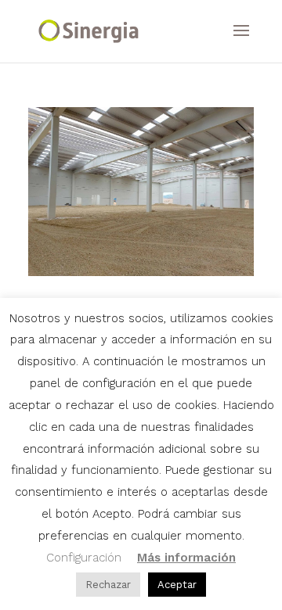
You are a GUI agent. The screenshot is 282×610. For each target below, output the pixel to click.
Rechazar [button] (108, 584)
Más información (186, 558)
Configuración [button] (83, 558)
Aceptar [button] (177, 584)
